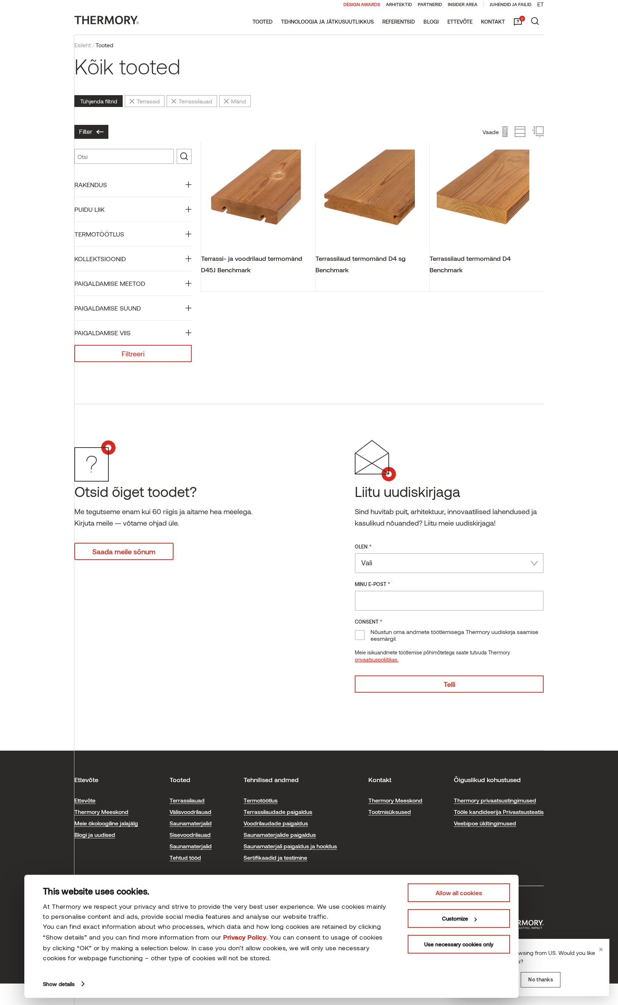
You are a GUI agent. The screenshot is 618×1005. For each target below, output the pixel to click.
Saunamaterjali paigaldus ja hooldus (290, 846)
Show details (59, 984)
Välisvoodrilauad (190, 811)
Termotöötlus (261, 800)
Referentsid (398, 21)
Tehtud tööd (185, 857)
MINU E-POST (372, 583)
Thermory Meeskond (101, 811)
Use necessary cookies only (459, 944)
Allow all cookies (459, 892)
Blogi (431, 21)
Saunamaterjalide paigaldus (280, 834)
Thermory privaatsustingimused (495, 800)
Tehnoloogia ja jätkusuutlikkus (327, 21)
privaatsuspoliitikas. (376, 660)
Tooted (262, 21)
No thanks (540, 979)
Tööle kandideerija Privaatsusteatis (499, 811)
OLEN (363, 546)
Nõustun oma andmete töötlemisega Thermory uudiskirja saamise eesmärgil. (454, 635)
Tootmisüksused (389, 811)
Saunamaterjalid (191, 823)
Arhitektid (399, 4)
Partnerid (430, 4)
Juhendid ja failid (510, 4)
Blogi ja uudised (94, 834)
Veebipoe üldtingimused (485, 823)
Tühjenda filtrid (98, 101)
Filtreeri (133, 353)
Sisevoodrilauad (190, 834)
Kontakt (493, 21)
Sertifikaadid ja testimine (275, 857)
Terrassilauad (187, 800)
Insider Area (462, 4)
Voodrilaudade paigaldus (276, 823)
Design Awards (361, 4)
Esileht (82, 45)
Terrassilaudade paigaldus (278, 811)
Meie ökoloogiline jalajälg (106, 823)
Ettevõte (459, 21)
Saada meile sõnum (124, 551)
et (540, 4)
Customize (455, 918)
